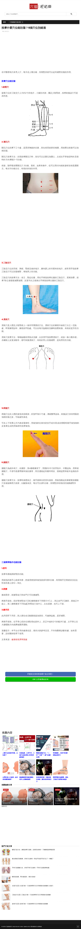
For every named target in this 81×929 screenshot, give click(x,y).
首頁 (4, 22)
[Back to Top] (77, 926)
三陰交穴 (7, 262)
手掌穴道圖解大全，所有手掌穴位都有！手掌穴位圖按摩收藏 (30, 868)
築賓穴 (6, 87)
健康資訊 (6, 31)
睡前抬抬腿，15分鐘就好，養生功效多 (23, 877)
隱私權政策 (33, 926)
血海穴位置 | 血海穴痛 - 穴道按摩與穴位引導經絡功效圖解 (30, 904)
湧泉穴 (6, 319)
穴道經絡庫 (9, 926)
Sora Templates (25, 926)
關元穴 (7, 141)
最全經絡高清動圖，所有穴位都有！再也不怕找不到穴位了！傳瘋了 (32, 859)
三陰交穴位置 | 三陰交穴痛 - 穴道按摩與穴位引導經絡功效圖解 (31, 895)
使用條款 (39, 926)
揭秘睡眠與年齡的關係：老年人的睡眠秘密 (40, 800)
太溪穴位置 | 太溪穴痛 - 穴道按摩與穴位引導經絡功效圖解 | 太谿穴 (32, 886)
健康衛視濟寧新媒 (19, 639)
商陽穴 (6, 408)
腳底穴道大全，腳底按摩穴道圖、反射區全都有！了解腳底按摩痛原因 (33, 850)
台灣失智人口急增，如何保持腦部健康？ (14, 800)
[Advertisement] (40, 55)
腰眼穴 (6, 462)
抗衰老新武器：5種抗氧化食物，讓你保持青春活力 (66, 800)
